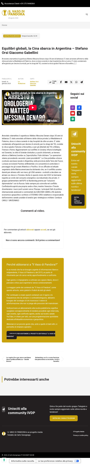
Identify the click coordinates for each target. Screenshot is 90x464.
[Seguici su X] (79, 113)
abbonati (30, 230)
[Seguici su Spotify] (72, 119)
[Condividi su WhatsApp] (76, 82)
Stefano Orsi (34, 81)
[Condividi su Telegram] (81, 82)
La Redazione (21, 82)
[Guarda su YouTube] (66, 82)
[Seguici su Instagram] (72, 107)
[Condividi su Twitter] (71, 82)
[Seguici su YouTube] (72, 113)
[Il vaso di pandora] (13, 13)
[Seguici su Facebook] (79, 107)
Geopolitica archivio (12, 36)
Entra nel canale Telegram (78, 200)
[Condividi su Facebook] (61, 82)
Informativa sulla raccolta (22, 461)
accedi (43, 230)
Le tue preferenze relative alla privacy (55, 461)
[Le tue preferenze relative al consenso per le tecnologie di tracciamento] (4, 460)
